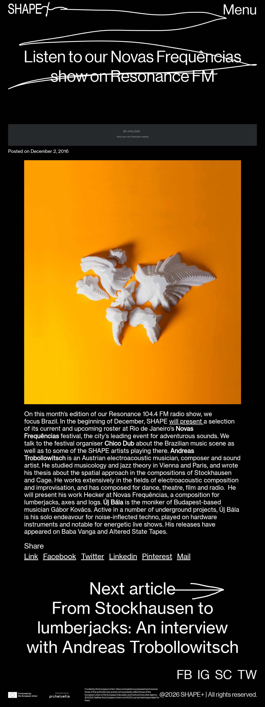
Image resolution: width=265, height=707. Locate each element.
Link (31, 556)
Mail (184, 556)
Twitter (92, 556)
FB (184, 675)
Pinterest (157, 556)
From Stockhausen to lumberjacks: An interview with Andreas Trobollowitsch (132, 618)
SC (223, 675)
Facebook (59, 556)
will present (186, 421)
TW (247, 675)
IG (203, 675)
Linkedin (123, 556)
